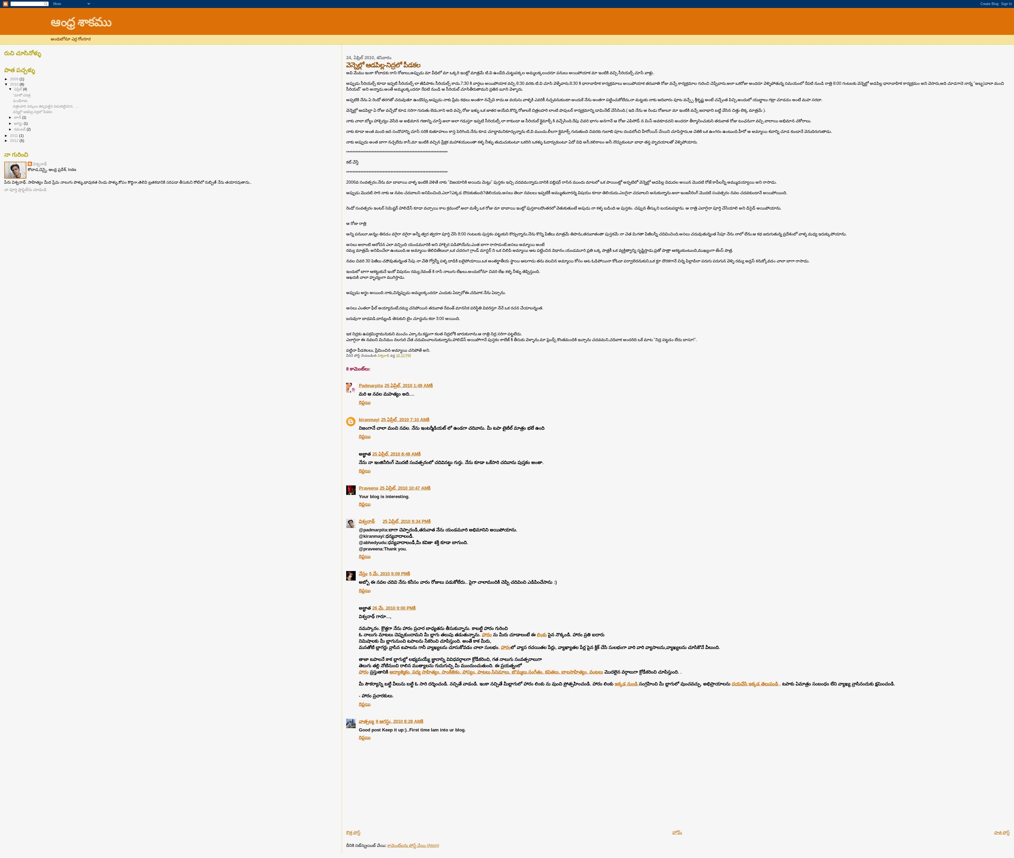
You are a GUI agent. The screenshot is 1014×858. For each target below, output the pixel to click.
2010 (15, 84)
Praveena (368, 488)
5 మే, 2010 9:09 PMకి (389, 573)
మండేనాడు (20, 101)
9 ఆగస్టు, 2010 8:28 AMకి (399, 721)
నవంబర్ (20, 129)
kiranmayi (369, 419)
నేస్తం (363, 573)
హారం (487, 634)
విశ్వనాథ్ (367, 521)
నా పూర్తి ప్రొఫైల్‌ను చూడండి (25, 189)
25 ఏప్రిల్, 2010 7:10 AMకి (405, 419)
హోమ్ (677, 832)
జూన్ (18, 117)
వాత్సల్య (366, 721)
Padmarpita (371, 385)
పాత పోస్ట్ (1002, 832)
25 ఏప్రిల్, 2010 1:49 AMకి (408, 385)
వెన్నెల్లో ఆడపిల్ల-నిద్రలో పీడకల (32, 112)
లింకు (542, 634)
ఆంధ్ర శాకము (81, 22)
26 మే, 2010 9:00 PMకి (394, 608)
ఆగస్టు (19, 124)
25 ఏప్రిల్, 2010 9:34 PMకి (407, 521)
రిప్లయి (364, 402)
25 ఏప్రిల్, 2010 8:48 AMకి (396, 454)
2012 (15, 140)
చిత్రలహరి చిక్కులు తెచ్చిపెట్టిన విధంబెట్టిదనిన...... (46, 106)
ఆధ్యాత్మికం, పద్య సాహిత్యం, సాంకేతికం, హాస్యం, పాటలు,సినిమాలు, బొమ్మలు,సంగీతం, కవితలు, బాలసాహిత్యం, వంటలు (496, 672)
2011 (14, 135)
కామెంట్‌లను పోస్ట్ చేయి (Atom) (413, 845)
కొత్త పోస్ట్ (353, 832)
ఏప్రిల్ (18, 89)
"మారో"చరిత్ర (21, 95)
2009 (15, 79)
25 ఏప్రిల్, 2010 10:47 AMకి (405, 488)
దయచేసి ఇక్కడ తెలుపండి (756, 684)
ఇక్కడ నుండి (627, 684)
